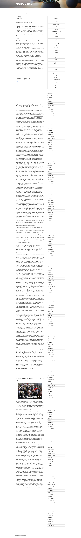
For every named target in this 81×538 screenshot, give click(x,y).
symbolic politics (56, 79)
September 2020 (50, 237)
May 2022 (49, 196)
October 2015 (49, 358)
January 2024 (49, 154)
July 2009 (49, 513)
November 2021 (50, 208)
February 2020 (50, 251)
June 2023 (49, 169)
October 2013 (49, 408)
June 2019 (49, 268)
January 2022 (49, 204)
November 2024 (50, 134)
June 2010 (49, 490)
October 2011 (49, 457)
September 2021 (50, 212)
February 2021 (50, 226)
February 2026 (50, 105)
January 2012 (49, 451)
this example (19, 213)
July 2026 (49, 95)
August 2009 (49, 511)
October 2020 (50, 235)
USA (56, 87)
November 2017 (50, 307)
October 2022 (49, 185)
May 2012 (49, 443)
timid (24, 289)
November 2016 (50, 331)
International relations (56, 43)
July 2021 (49, 216)
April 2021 (49, 222)
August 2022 (49, 189)
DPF (56, 26)
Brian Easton (18, 289)
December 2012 (50, 428)
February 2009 (50, 523)
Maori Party (56, 52)
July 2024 (49, 142)
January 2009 (49, 525)
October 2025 (50, 113)
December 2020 (50, 231)
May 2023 (49, 171)
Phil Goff (56, 65)
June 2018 (49, 292)
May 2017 (49, 319)
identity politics (56, 39)
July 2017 (49, 315)
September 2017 (50, 311)
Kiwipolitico (24, 4)
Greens (56, 34)
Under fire (18, 18)
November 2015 (50, 356)
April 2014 (49, 395)
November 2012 (50, 430)
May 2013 (49, 418)
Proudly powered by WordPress (20, 535)
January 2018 (49, 303)
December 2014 (50, 379)
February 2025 (50, 128)
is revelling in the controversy (32, 126)
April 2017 (49, 321)
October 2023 (50, 161)
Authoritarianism (56, 18)
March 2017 (49, 323)
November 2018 (50, 282)
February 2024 (50, 152)
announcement (37, 146)
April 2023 (49, 173)
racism (56, 69)
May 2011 (49, 467)
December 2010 (50, 478)
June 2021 (49, 218)
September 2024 (50, 138)
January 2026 (49, 107)
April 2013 (49, 420)
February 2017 (50, 325)
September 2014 (50, 385)
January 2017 (49, 327)
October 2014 (49, 383)
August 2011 (49, 461)
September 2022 (50, 187)
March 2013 (49, 422)
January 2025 (49, 130)
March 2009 (49, 521)
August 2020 (49, 239)
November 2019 (50, 257)
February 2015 (50, 375)
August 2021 (49, 214)
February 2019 (50, 276)
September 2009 (50, 508)
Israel (56, 45)
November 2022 (50, 183)
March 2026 (49, 103)
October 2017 (49, 309)
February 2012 (50, 449)
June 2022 (49, 194)
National (56, 57)
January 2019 (49, 278)
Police (56, 66)
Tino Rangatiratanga (56, 84)
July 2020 (49, 241)
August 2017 (49, 313)
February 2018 (50, 301)
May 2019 (49, 270)
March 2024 (49, 150)
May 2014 (49, 393)
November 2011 (50, 455)
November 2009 (50, 504)
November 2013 (50, 406)
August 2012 (49, 436)
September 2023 (50, 163)
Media (56, 54)
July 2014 (49, 389)
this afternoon (23, 249)
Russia (56, 75)
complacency (28, 451)
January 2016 (49, 352)
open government (56, 62)
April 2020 (49, 247)
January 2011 (49, 476)
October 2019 (49, 259)
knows (18, 160)
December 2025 (50, 109)
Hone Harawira (56, 37)
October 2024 (50, 136)
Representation (56, 73)
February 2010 (50, 498)
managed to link (31, 163)
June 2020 (49, 243)
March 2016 (49, 348)
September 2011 (50, 459)
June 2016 (49, 342)
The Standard (40, 460)
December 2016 (50, 329)
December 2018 (50, 280)
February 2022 (50, 202)
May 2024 (49, 146)
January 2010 (49, 500)
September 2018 (50, 286)
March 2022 (49, 200)
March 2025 (49, 126)
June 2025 (49, 119)
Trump (56, 85)
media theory (56, 55)
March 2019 (49, 274)
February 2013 (50, 424)
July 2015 (49, 364)
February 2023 (50, 177)
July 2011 (49, 463)
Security (56, 77)
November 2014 (50, 381)
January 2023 (49, 179)
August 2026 (49, 93)
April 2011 (49, 469)
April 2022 (49, 198)
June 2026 (49, 97)
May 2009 (49, 517)
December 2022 (50, 181)
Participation (56, 63)
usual (26, 434)
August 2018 (49, 288)
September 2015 (50, 360)
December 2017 (50, 305)
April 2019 (49, 272)
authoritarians (30, 434)
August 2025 (49, 117)
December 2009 (50, 502)
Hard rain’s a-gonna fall (23, 79)
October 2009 (50, 506)
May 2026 (49, 99)
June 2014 (49, 391)
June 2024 (49, 144)
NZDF (56, 59)
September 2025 (50, 115)
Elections (56, 29)
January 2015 (49, 377)
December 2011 (50, 453)
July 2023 (49, 167)
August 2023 (49, 165)
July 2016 (49, 340)
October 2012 (49, 432)
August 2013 (49, 412)
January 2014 (49, 401)
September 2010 (50, 484)
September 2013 (50, 410)
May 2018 (49, 294)
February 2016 (50, 350)
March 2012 (49, 447)
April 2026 (49, 101)
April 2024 (49, 148)
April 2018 (49, 296)
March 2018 (49, 299)
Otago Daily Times (38, 20)
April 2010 (49, 494)
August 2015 (49, 362)
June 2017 (49, 317)
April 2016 (49, 346)
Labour (56, 50)
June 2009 (49, 515)
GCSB (56, 33)
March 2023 (49, 175)
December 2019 (50, 255)
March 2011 (49, 471)
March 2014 (49, 397)
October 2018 (49, 284)
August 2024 (49, 140)
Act (56, 16)
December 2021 (50, 206)
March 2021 (49, 224)
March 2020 (49, 249)
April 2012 (49, 445)
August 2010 (49, 486)
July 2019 (49, 266)
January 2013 (49, 426)
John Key (56, 47)
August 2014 (49, 387)
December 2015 (50, 354)
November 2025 (50, 111)
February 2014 (50, 399)
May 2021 (49, 220)
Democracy (56, 24)
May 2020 (49, 245)
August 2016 (49, 338)
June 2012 (49, 441)
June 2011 (49, 465)
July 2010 (49, 488)
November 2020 (50, 233)
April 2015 (49, 371)
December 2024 (50, 132)
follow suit (19, 143)
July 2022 (49, 191)
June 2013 (49, 416)
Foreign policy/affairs (56, 31)
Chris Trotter (56, 21)
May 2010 (49, 492)
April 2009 (49, 519)
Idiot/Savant (56, 40)
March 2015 (49, 373)
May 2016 (49, 344)
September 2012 (50, 434)
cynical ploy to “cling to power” (22, 277)
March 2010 (49, 496)
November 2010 (50, 480)
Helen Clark (56, 36)
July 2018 (49, 290)
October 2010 (50, 482)
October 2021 (49, 210)
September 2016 (50, 336)
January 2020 (49, 253)
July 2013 (49, 414)
